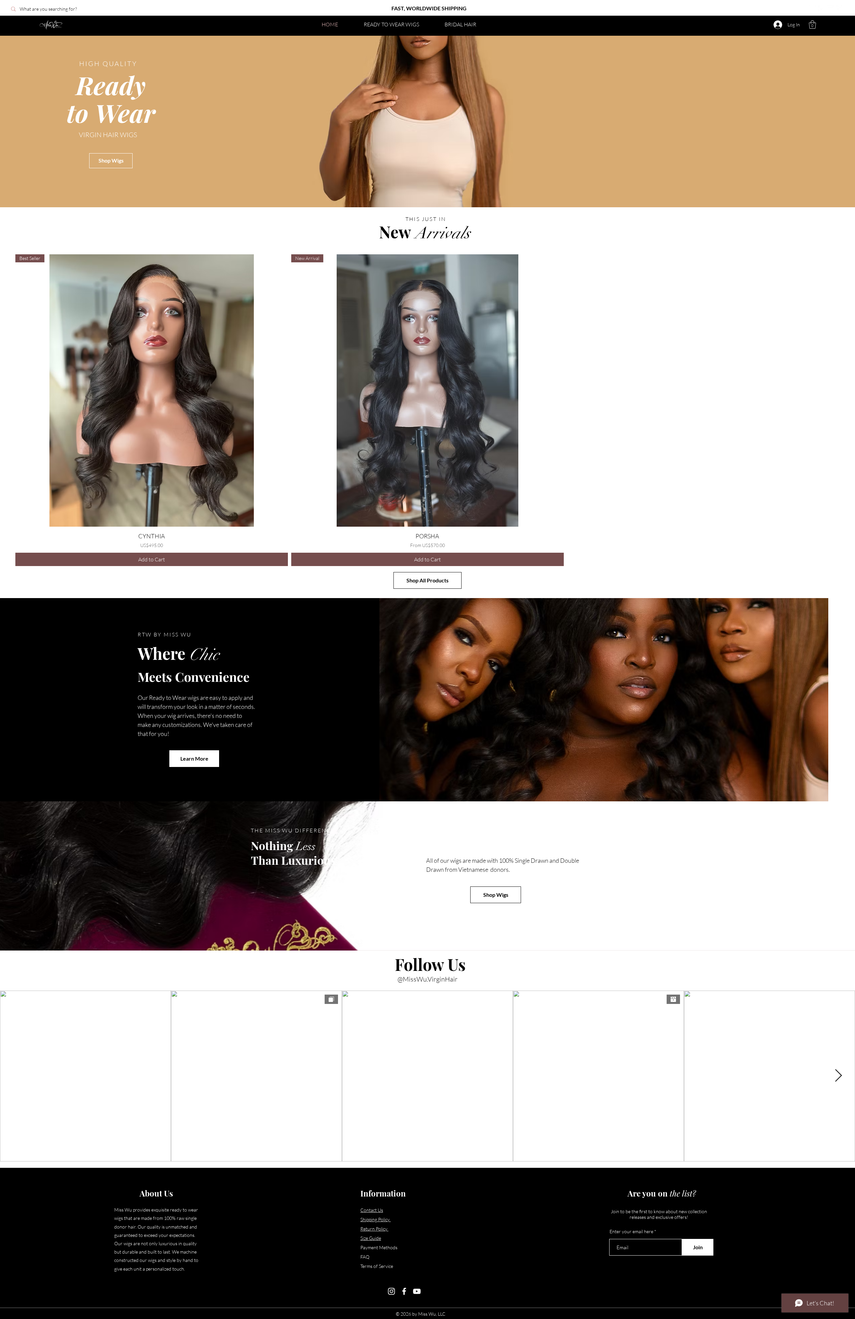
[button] (812, 24)
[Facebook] (821, 9)
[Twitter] (839, 9)
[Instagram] (812, 9)
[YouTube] (830, 9)
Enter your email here (631, 1231)
